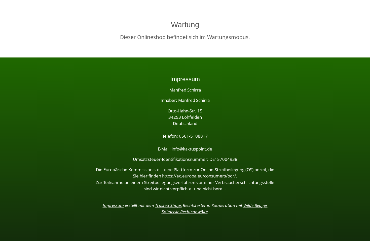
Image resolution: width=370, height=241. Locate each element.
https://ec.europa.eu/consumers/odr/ (199, 176)
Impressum (113, 205)
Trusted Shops (168, 205)
